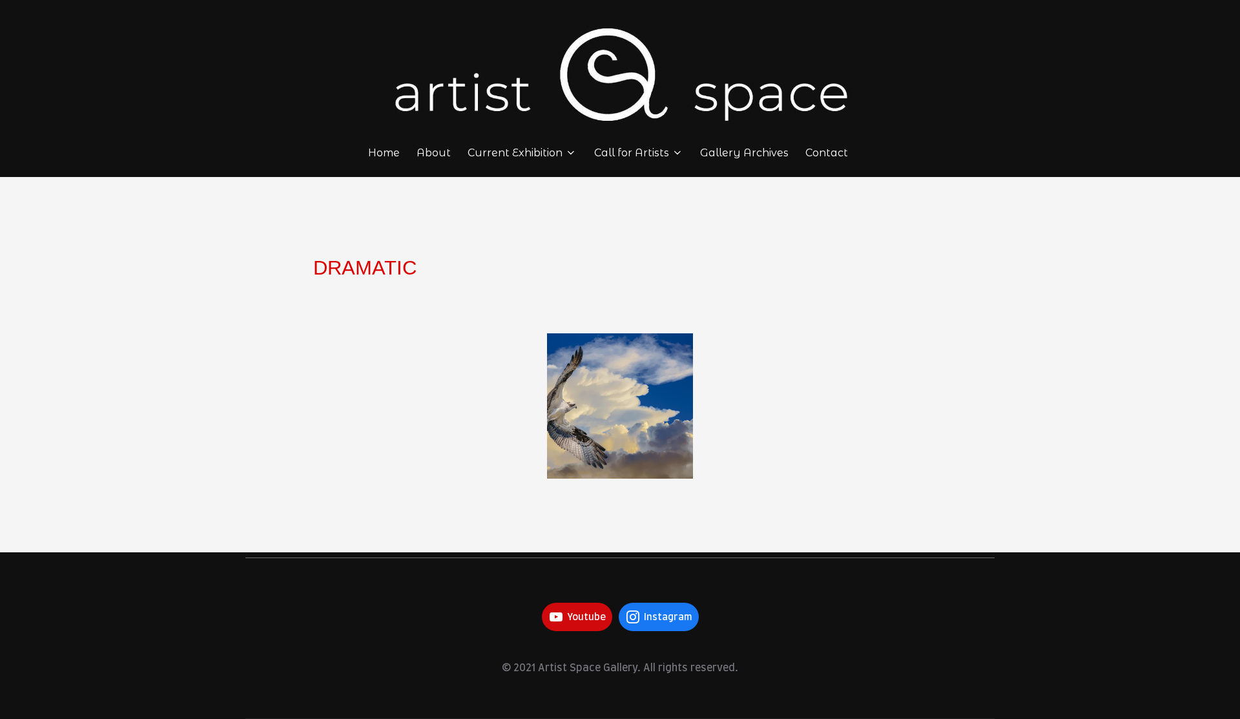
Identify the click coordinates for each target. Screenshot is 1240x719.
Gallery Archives (744, 153)
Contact (826, 153)
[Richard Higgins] (620, 406)
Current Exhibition (515, 153)
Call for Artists (631, 153)
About (434, 153)
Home (384, 153)
